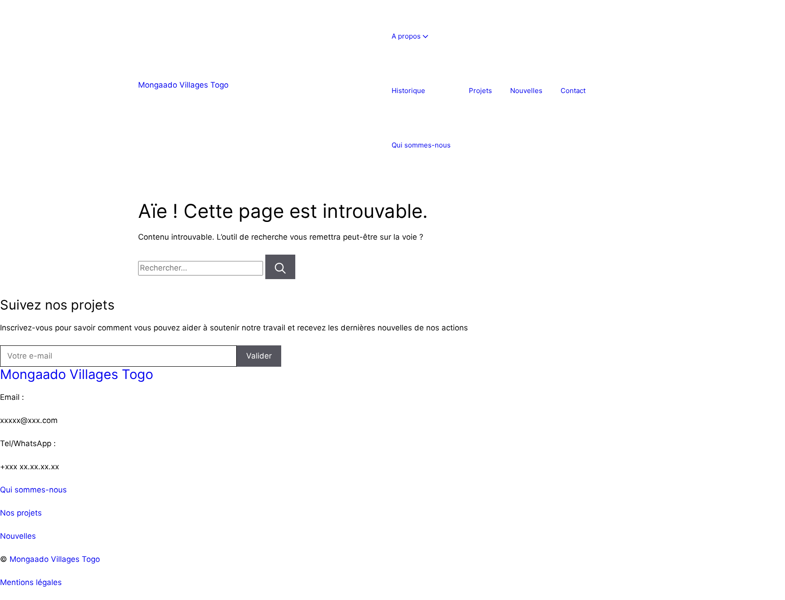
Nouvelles (526, 90)
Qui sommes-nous (421, 145)
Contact (573, 90)
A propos (406, 36)
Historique (408, 90)
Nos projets (21, 512)
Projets (480, 90)
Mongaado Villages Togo (183, 84)
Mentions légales (31, 582)
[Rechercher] (280, 267)
